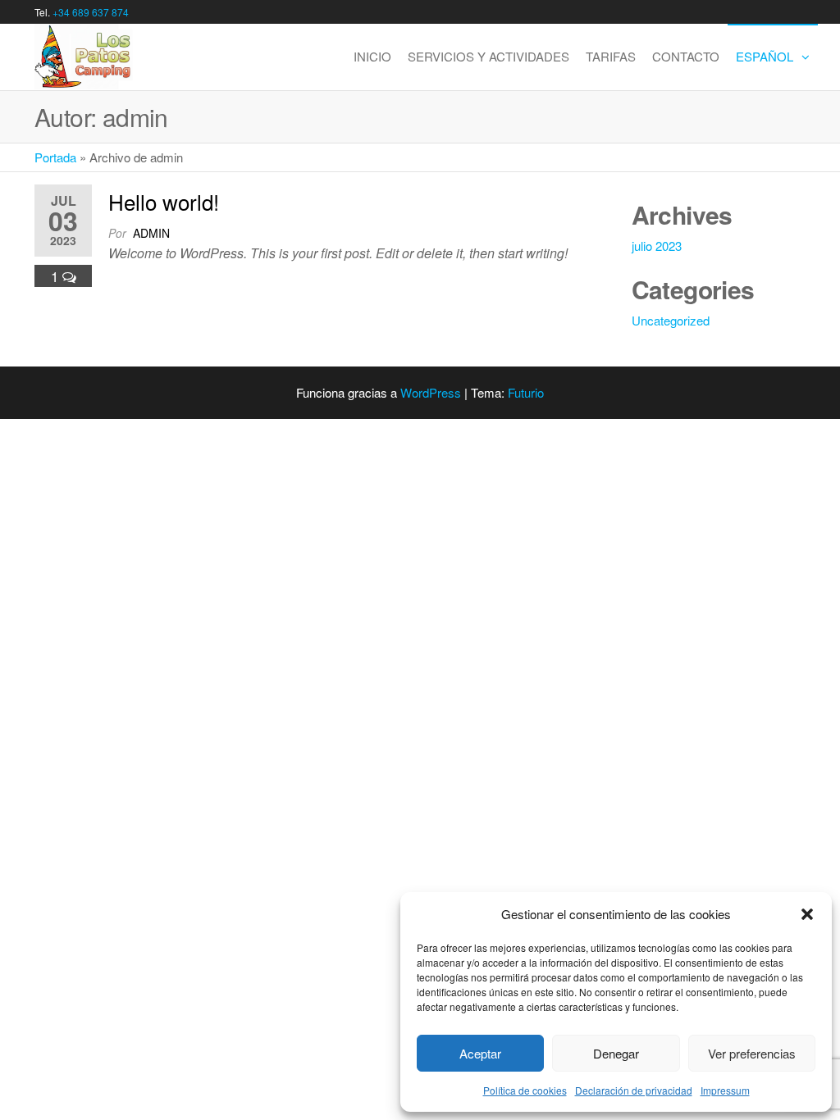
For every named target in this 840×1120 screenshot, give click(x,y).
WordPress (430, 392)
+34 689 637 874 (90, 12)
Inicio (372, 56)
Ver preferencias (752, 1053)
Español (764, 56)
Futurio (526, 392)
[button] (807, 914)
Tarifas (611, 56)
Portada (55, 157)
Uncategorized (671, 320)
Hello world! (163, 201)
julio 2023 (657, 245)
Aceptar (480, 1053)
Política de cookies (525, 1090)
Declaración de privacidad (633, 1090)
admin (151, 233)
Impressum (725, 1090)
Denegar (616, 1053)
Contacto (685, 56)
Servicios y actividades (488, 56)
